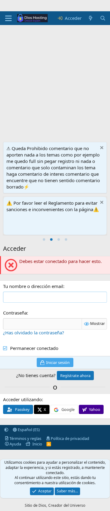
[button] (6, 429)
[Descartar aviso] (101, 148)
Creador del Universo (66, 505)
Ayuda (15, 444)
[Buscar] (103, 18)
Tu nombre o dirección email (33, 286)
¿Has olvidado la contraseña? (33, 332)
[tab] (44, 239)
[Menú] (8, 18)
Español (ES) (28, 429)
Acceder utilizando (22, 399)
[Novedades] (91, 18)
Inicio (37, 444)
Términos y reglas (25, 438)
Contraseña (15, 313)
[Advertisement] (55, 72)
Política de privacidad (70, 438)
